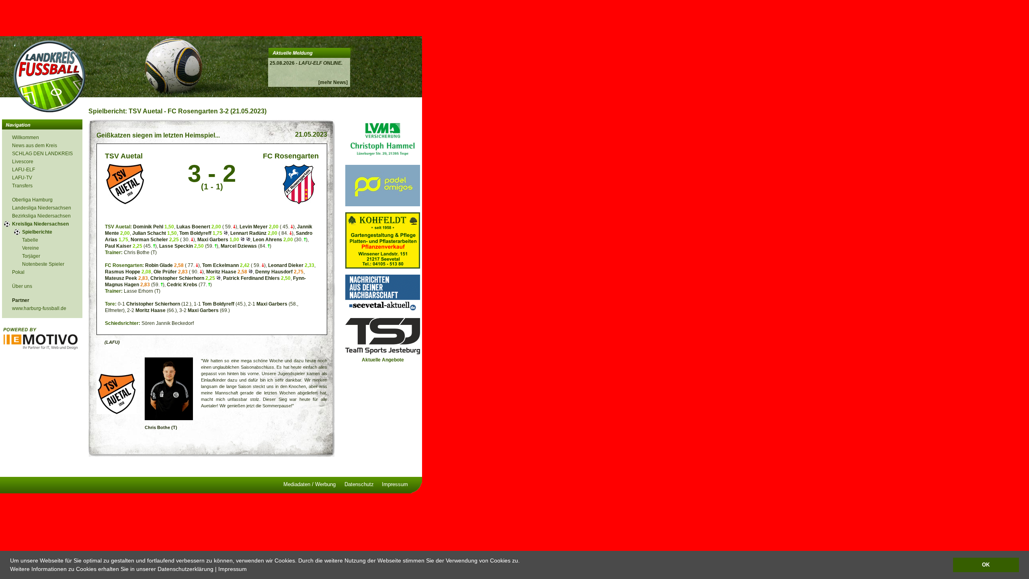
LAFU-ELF (23, 169)
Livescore (22, 161)
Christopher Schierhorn (177, 278)
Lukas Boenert (193, 227)
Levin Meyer (254, 227)
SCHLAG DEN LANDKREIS (42, 153)
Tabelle (30, 240)
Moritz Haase (221, 272)
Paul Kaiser (118, 246)
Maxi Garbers (212, 239)
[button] (249, 570)
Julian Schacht (149, 233)
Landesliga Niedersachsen (41, 208)
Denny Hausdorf (274, 272)
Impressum (232, 569)
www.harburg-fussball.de (39, 308)
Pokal (18, 272)
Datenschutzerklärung (185, 569)
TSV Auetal (124, 156)
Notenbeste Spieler (43, 264)
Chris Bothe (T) (161, 427)
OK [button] (986, 565)
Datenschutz (359, 484)
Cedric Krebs (182, 284)
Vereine (30, 248)
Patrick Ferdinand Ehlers (251, 278)
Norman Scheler (149, 239)
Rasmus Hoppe (122, 272)
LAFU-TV (22, 178)
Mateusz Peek (121, 278)
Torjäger (31, 256)
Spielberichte (37, 232)
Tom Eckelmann (220, 265)
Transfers (22, 186)
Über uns (22, 286)
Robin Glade (159, 265)
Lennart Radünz (248, 233)
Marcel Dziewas (239, 246)
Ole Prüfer (165, 272)
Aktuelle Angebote (383, 360)
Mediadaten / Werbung (309, 484)
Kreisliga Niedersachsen (40, 224)
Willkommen (25, 137)
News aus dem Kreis (34, 145)
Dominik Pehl (148, 227)
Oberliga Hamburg (32, 200)
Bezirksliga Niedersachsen (41, 216)
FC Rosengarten (291, 156)
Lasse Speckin (176, 246)
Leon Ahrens (267, 239)
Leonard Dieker (286, 265)
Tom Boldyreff (195, 233)
